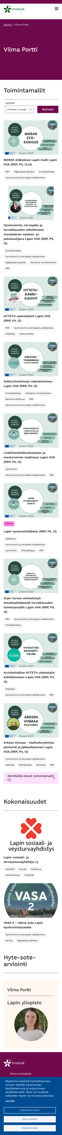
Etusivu (8, 24)
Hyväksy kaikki (30, 1128)
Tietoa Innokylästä (20, 1073)
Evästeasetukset (30, 1110)
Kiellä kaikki (30, 1119)
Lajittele (10, 103)
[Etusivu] (14, 9)
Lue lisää (9, 1100)
